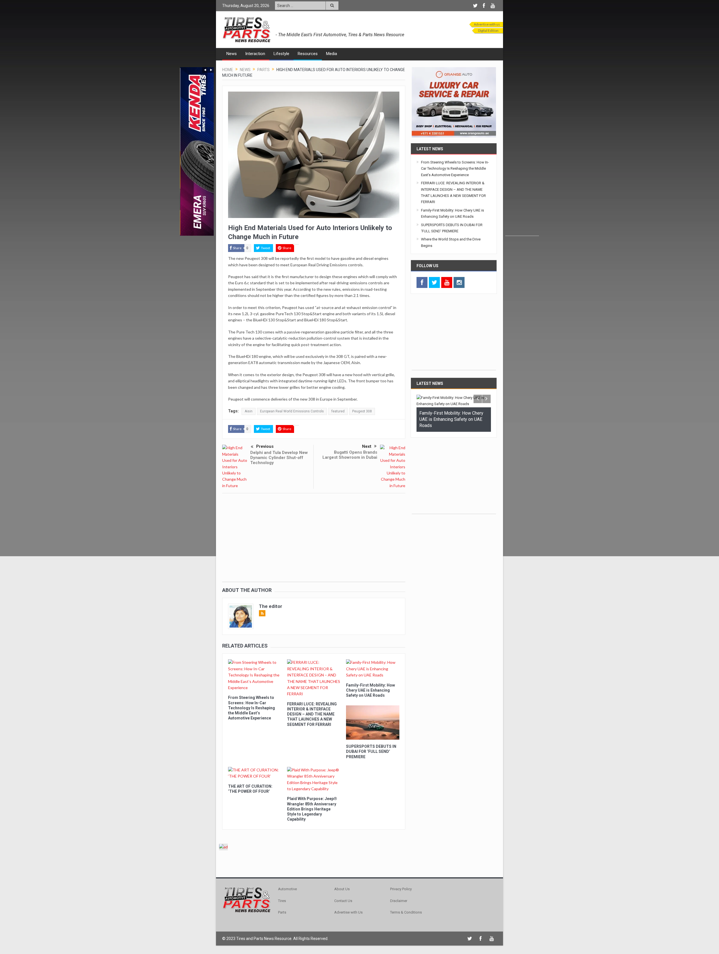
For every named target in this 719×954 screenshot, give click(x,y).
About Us (342, 889)
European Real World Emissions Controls (292, 411)
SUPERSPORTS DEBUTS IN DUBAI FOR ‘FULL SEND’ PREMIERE (371, 751)
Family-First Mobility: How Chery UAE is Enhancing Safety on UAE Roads (370, 690)
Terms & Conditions (406, 912)
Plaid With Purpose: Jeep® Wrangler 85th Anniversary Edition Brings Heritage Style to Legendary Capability (312, 808)
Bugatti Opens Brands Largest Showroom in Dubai (349, 455)
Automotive (287, 889)
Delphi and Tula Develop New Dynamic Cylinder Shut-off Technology (279, 457)
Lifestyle (281, 53)
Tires (282, 901)
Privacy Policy (401, 889)
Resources (308, 53)
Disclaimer (398, 901)
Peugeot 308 (362, 411)
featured (338, 411)
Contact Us (343, 901)
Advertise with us (487, 24)
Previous (265, 446)
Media (331, 53)
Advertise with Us (348, 912)
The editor (270, 606)
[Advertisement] (522, 151)
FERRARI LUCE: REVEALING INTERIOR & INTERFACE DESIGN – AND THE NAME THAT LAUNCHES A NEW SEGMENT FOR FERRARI (312, 714)
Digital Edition (488, 30)
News (231, 53)
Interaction (255, 53)
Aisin (248, 411)
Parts (282, 912)
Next (366, 446)
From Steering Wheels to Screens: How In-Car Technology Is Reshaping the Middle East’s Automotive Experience (251, 707)
